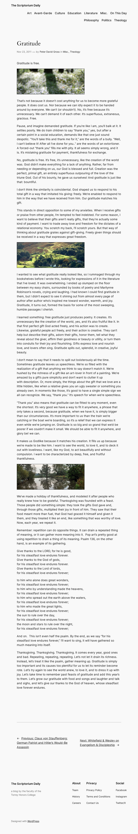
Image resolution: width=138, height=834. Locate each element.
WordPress (33, 821)
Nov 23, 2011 (24, 51)
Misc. (66, 51)
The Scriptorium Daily (25, 5)
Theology (75, 51)
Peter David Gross (50, 51)
